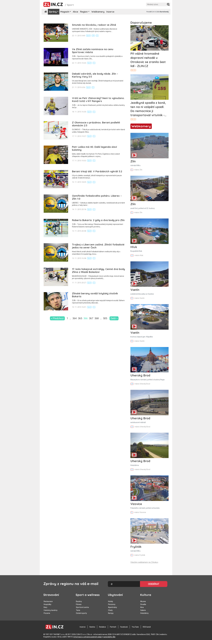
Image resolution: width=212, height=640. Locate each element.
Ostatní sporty (81, 613)
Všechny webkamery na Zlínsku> (144, 562)
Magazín (64, 11)
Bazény (79, 601)
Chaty (110, 610)
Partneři (113, 627)
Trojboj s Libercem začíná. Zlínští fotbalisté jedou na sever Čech (98, 246)
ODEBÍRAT (153, 584)
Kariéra (92, 627)
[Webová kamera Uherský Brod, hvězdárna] (149, 445)
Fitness (78, 604)
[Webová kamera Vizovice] (149, 488)
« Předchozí (57, 318)
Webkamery (97, 11)
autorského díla (109, 637)
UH (93, 35)
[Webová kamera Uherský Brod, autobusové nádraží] (149, 402)
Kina (142, 607)
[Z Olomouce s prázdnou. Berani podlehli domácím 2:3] (56, 130)
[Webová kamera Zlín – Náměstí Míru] (149, 145)
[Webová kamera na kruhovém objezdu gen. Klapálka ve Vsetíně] (149, 316)
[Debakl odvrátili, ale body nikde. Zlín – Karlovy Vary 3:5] (56, 81)
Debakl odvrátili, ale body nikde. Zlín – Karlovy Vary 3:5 (95, 75)
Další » (114, 318)
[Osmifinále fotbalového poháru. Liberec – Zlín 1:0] (56, 203)
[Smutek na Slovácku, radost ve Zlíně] (56, 33)
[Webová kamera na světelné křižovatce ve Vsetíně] (149, 274)
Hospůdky (47, 604)
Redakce (102, 627)
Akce (75, 11)
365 (80, 318)
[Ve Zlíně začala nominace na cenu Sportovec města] (56, 57)
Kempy (110, 613)
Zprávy (53, 11)
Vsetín (134, 290)
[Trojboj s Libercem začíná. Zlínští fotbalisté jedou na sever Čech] (56, 252)
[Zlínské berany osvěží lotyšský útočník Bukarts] (56, 301)
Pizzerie (47, 613)
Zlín (133, 161)
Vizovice (136, 504)
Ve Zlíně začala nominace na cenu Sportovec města (92, 51)
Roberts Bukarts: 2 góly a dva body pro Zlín (98, 220)
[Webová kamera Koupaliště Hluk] (149, 231)
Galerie (143, 610)
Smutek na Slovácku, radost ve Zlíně (94, 24)
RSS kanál (147, 627)
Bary (45, 607)
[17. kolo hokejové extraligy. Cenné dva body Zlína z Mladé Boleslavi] (56, 277)
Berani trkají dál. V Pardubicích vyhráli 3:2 (97, 171)
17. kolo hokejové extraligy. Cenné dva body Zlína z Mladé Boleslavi (98, 270)
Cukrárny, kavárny (50, 610)
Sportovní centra (82, 607)
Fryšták (135, 546)
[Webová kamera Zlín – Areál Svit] (149, 188)
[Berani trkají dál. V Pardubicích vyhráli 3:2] (56, 179)
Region (84, 11)
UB (132, 384)
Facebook (124, 627)
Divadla (143, 604)
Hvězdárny (144, 613)
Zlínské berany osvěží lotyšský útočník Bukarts (95, 295)
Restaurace (48, 601)
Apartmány (112, 607)
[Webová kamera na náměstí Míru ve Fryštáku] (149, 531)
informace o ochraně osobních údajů (88, 637)
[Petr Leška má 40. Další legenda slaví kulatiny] (56, 155)
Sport (88, 35)
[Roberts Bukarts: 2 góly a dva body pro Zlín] (56, 228)
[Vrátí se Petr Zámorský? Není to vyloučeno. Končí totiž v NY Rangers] (56, 106)
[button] (168, 4)
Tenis (78, 610)
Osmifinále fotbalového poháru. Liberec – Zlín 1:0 (97, 197)
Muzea (143, 601)
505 (105, 318)
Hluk (133, 247)
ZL (97, 35)
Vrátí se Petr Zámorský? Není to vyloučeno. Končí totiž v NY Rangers (98, 100)
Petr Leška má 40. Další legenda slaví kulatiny (94, 148)
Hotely (110, 601)
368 (97, 318)
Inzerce (110, 11)
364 (75, 318)
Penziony (111, 604)
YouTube (135, 627)
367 (91, 318)
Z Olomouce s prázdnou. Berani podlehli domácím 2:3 (96, 124)
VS (132, 298)
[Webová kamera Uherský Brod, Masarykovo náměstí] (149, 359)
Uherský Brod (140, 375)
